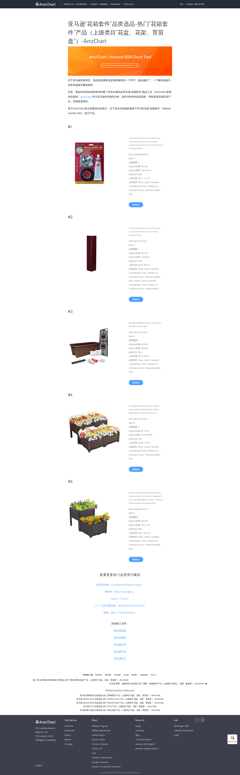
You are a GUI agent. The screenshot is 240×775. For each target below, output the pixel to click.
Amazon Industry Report (147, 748)
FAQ (94, 753)
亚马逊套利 (120, 637)
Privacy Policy (98, 739)
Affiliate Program (100, 726)
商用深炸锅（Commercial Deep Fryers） (120, 584)
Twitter (98, 674)
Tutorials (139, 730)
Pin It (153, 674)
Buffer (134, 674)
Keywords (69, 730)
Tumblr (117, 674)
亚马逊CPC (120, 658)
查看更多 (136, 205)
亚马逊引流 (120, 651)
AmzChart (86, 96)
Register (199, 4)
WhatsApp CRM (181, 726)
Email (126, 674)
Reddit (108, 674)
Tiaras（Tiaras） (120, 598)
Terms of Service (100, 744)
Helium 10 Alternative (102, 757)
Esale (176, 735)
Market (104, 4)
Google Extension (100, 762)
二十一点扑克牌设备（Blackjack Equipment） (120, 605)
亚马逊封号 (120, 644)
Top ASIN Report (143, 739)
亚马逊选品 (120, 630)
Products (69, 4)
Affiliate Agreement (101, 730)
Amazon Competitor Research (106, 766)
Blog (137, 735)
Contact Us (97, 748)
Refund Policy (98, 735)
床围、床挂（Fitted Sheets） (120, 612)
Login (190, 4)
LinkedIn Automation (183, 730)
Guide (138, 726)
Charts (94, 4)
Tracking (68, 744)
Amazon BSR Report (145, 744)
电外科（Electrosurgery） (120, 591)
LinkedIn (144, 674)
